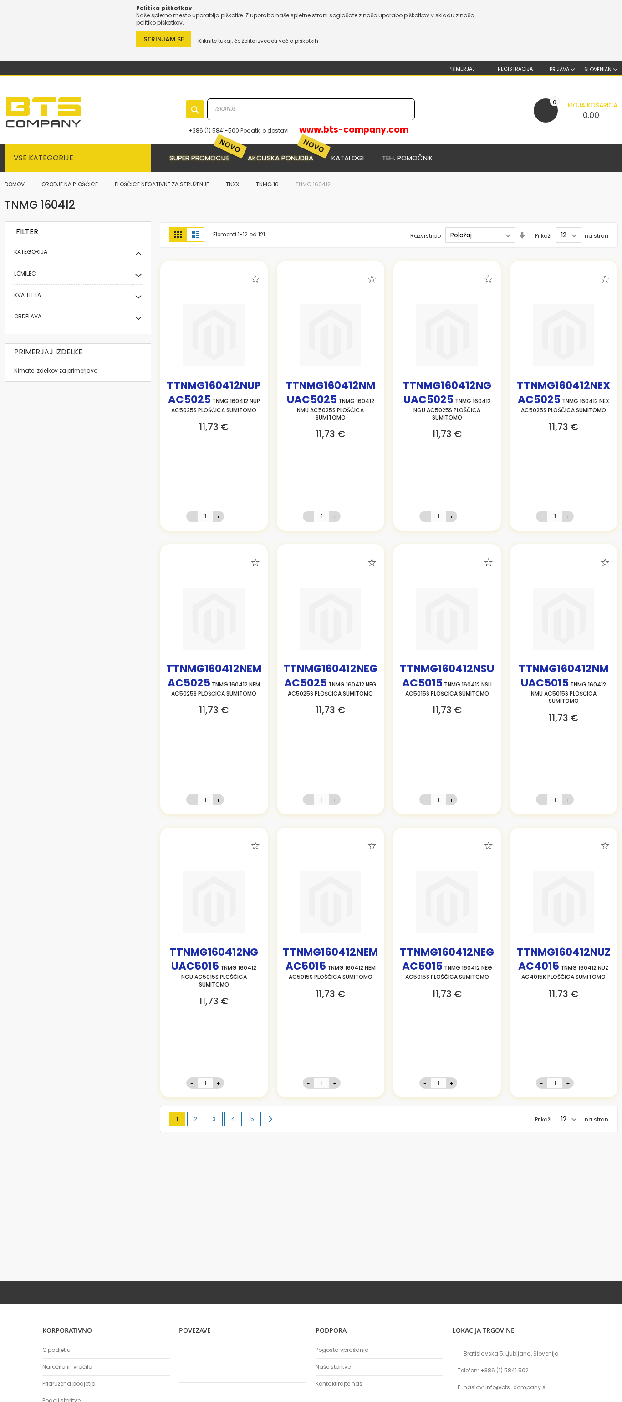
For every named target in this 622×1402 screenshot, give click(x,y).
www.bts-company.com (353, 129)
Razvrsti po (425, 235)
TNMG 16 (268, 184)
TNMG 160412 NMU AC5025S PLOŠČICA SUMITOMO (330, 402)
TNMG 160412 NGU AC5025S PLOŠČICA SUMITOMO (447, 402)
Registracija (514, 69)
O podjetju (56, 1350)
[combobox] (311, 109)
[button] (600, 69)
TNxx (233, 184)
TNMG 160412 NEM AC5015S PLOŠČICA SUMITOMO (330, 965)
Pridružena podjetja (69, 1383)
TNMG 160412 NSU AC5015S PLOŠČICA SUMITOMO (447, 681)
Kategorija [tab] (30, 252)
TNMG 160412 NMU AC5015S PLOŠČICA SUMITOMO (563, 685)
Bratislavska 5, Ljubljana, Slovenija (511, 1353)
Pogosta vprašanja (342, 1350)
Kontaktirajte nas (339, 1383)
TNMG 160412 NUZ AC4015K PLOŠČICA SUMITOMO (564, 965)
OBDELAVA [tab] (27, 316)
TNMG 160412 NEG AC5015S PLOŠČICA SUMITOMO (447, 965)
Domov (15, 184)
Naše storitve (333, 1367)
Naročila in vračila (67, 1367)
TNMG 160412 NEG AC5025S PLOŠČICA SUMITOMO (330, 681)
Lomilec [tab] (25, 273)
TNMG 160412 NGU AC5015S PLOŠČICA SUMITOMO (213, 969)
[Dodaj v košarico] (236, 516)
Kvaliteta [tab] (27, 295)
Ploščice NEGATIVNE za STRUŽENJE (162, 184)
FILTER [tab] (27, 231)
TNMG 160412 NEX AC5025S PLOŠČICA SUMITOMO (563, 398)
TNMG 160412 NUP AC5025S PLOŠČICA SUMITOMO (214, 398)
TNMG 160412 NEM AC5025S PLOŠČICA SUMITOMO (213, 681)
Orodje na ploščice (70, 184)
